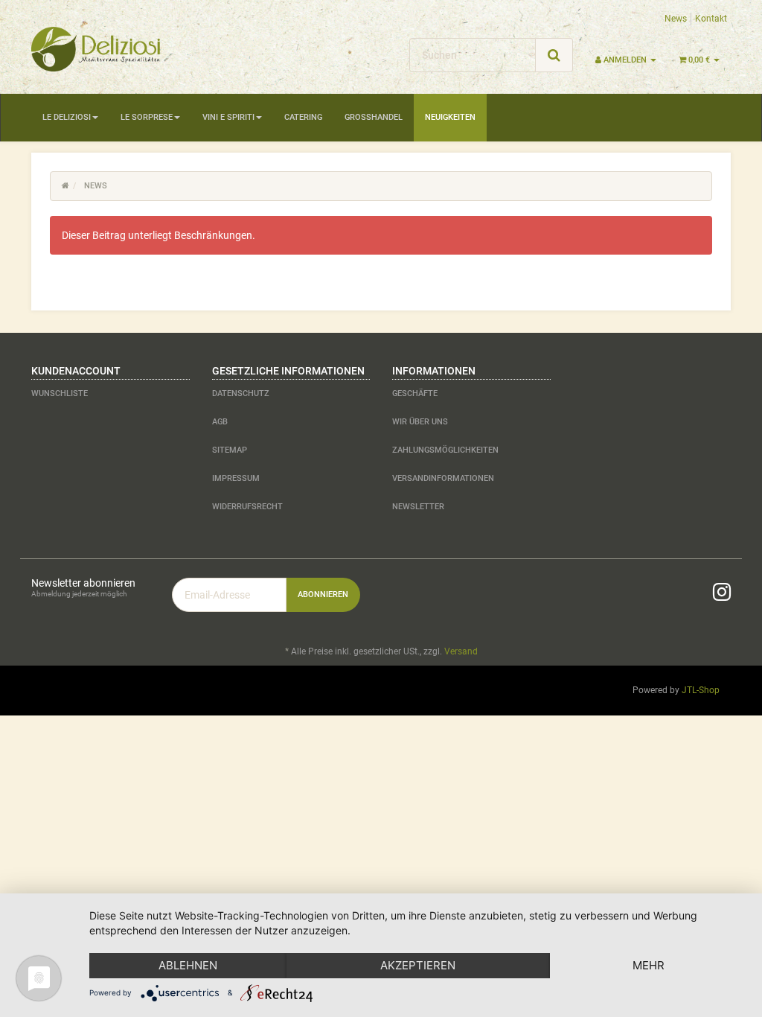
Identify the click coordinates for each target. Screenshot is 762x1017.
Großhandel (374, 117)
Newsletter (418, 506)
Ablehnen (188, 965)
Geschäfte (415, 393)
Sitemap (229, 450)
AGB (220, 422)
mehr (649, 965)
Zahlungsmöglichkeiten (445, 450)
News (676, 18)
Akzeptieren (417, 965)
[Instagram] (722, 592)
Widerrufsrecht (247, 506)
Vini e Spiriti (228, 117)
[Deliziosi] (140, 49)
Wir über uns (420, 422)
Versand (461, 651)
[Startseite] (65, 186)
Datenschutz (240, 393)
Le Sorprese (147, 117)
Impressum (236, 478)
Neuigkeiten (450, 117)
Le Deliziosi (66, 117)
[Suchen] (554, 55)
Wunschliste (59, 393)
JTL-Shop (701, 690)
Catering (303, 117)
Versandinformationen (443, 478)
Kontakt (711, 18)
